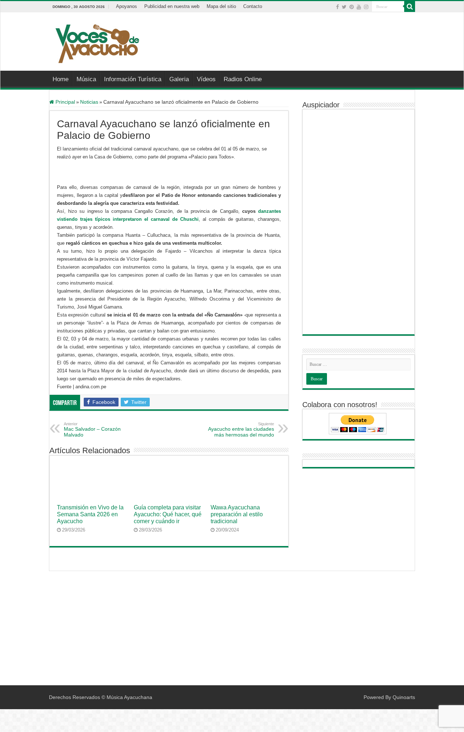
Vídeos (206, 79)
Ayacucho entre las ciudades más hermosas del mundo (241, 430)
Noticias (89, 102)
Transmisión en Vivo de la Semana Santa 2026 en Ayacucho (90, 514)
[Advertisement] (278, 36)
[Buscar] (409, 6)
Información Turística (132, 79)
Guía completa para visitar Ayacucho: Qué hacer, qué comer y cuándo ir (168, 514)
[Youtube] (359, 7)
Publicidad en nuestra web (171, 6)
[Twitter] (344, 7)
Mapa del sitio (221, 6)
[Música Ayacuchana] (97, 42)
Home (61, 79)
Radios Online (243, 79)
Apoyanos (126, 6)
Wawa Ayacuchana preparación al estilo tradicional (237, 514)
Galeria (179, 79)
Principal (64, 102)
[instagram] (366, 7)
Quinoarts (404, 697)
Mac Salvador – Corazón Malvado (92, 430)
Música (86, 79)
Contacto (252, 6)
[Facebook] (337, 7)
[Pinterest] (352, 7)
